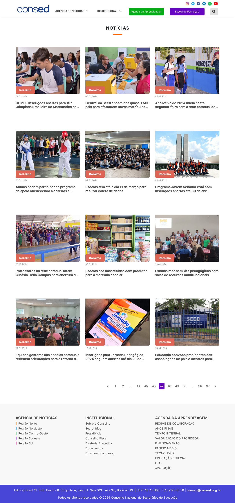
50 (185, 386)
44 (138, 386)
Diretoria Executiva (98, 443)
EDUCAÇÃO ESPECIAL (171, 458)
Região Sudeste (29, 438)
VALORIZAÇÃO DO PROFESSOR (177, 438)
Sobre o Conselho (97, 423)
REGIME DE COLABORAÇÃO (174, 423)
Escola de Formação (187, 11)
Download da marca (99, 453)
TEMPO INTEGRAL (168, 433)
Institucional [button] (107, 11)
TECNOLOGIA (164, 453)
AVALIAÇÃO (163, 468)
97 (208, 386)
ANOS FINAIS (164, 428)
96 (200, 386)
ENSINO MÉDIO (166, 448)
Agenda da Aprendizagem (146, 11)
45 (146, 386)
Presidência (93, 433)
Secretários (93, 428)
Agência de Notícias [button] (70, 11)
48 (169, 386)
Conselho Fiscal (96, 438)
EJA (158, 463)
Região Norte (27, 423)
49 (177, 386)
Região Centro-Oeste (33, 433)
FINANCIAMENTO (167, 443)
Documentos (94, 448)
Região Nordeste (30, 428)
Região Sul (25, 443)
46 (154, 386)
